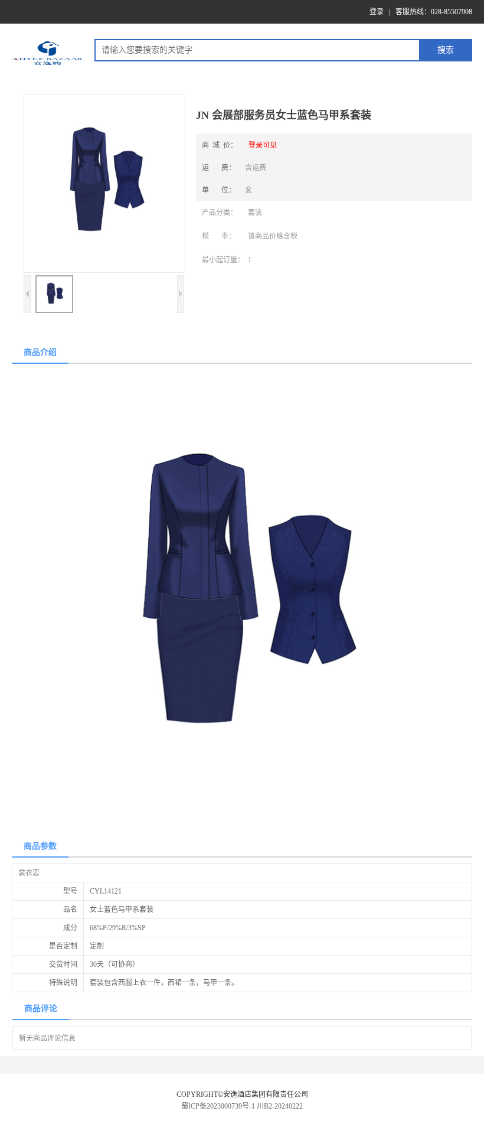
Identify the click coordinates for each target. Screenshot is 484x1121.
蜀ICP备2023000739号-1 (218, 1106)
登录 (376, 12)
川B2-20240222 (280, 1106)
